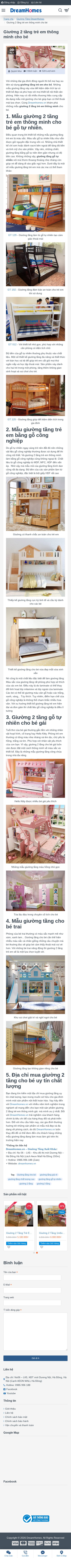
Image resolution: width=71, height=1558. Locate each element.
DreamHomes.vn (19, 1115)
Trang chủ (8, 19)
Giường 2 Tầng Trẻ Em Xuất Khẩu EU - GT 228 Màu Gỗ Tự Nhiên (19, 1233)
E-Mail (6, 1284)
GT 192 (12, 289)
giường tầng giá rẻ (48, 1175)
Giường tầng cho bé (26, 1175)
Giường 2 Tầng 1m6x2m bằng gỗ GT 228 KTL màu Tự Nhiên (52, 1233)
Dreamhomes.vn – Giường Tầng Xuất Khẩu (31, 1149)
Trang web (8, 1297)
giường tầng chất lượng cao (21, 1179)
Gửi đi (34, 1358)
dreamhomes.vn (27, 1163)
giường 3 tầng (43, 1184)
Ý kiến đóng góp (11, 1310)
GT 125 (12, 419)
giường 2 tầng (26, 1184)
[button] (34, 1253)
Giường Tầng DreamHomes (30, 19)
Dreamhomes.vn (37, 102)
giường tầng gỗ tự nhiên (50, 1179)
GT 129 (12, 235)
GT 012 (12, 344)
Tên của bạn (9, 1272)
